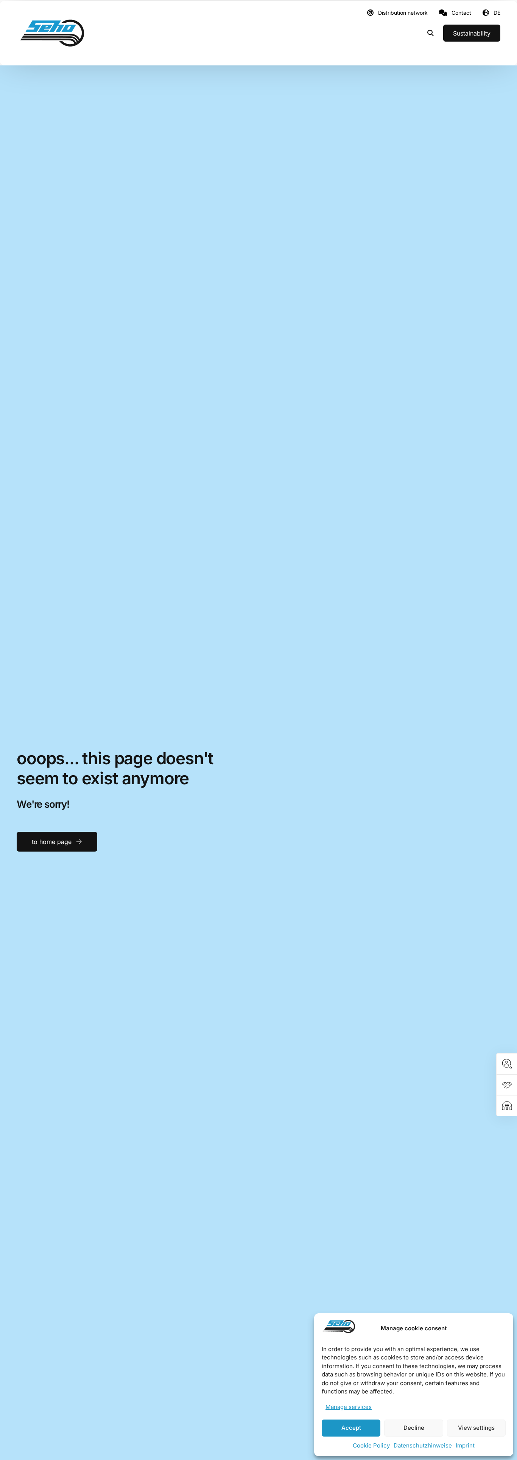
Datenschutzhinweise (423, 1445)
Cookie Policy (371, 1445)
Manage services (348, 1406)
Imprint (465, 1445)
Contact (461, 13)
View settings (476, 1427)
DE (497, 12)
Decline (413, 1427)
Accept (351, 1427)
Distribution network (403, 13)
